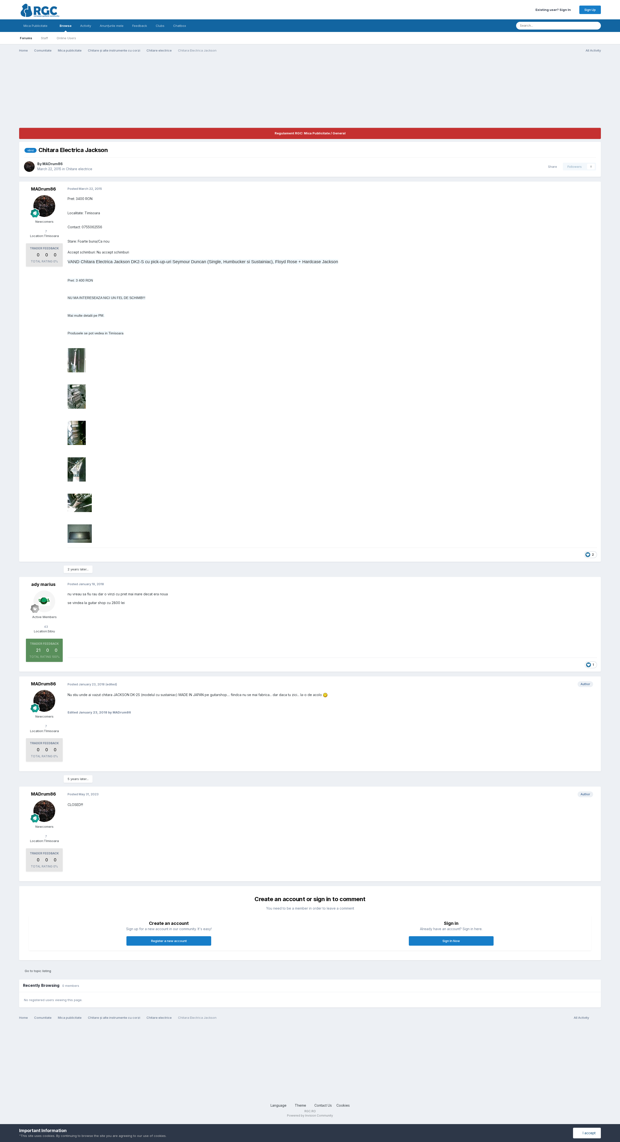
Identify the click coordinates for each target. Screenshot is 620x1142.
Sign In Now (451, 941)
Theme (301, 1105)
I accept (588, 1133)
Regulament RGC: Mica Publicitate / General (310, 133)
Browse (65, 26)
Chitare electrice (79, 169)
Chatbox (179, 26)
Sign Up (590, 10)
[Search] (596, 26)
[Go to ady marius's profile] (44, 601)
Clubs (160, 26)
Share (551, 167)
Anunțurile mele (112, 26)
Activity (85, 26)
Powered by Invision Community (310, 1115)
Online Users (66, 38)
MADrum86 (52, 164)
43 (45, 626)
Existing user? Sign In (553, 10)
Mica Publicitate (35, 26)
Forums (26, 38)
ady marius (43, 584)
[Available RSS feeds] (596, 1017)
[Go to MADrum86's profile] (29, 166)
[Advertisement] (107, 94)
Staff (44, 38)
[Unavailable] (77, 360)
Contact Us (323, 1105)
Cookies (343, 1105)
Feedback (139, 26)
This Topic (576, 25)
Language (279, 1105)
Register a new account (169, 941)
